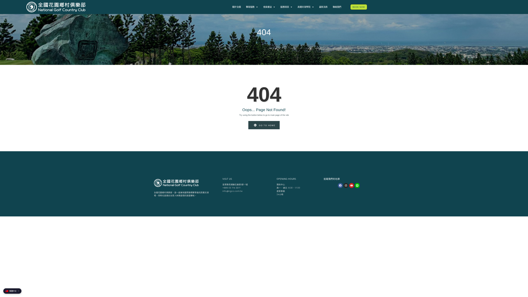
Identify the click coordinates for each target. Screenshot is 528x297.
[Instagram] (345, 185)
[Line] (357, 185)
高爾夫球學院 (304, 7)
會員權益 (267, 7)
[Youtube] (351, 185)
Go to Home (266, 125)
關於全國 (236, 7)
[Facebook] (340, 185)
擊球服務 (250, 7)
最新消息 (323, 7)
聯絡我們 (337, 7)
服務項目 (284, 7)
